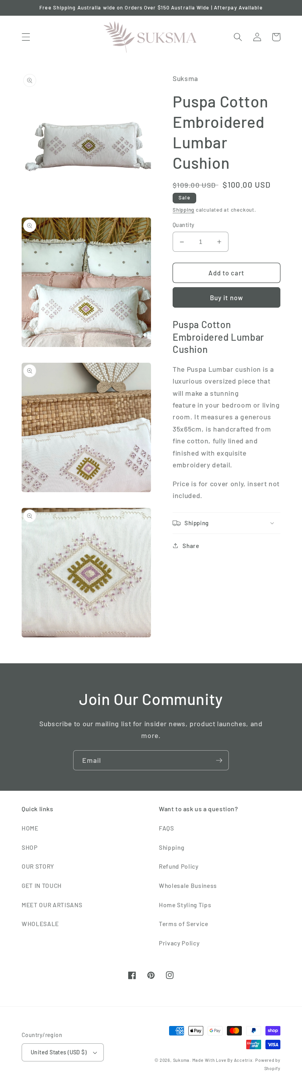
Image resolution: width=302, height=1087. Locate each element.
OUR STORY (38, 866)
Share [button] (190, 545)
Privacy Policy (179, 943)
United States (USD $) (59, 1052)
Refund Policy (179, 866)
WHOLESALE (40, 923)
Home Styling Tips (185, 904)
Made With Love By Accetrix (222, 1060)
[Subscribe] (219, 760)
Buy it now (226, 297)
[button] (26, 37)
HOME (30, 828)
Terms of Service (183, 923)
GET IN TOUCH (42, 885)
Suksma (181, 1060)
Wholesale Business (188, 885)
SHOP (30, 847)
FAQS (166, 828)
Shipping (183, 210)
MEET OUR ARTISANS (52, 904)
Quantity (184, 224)
